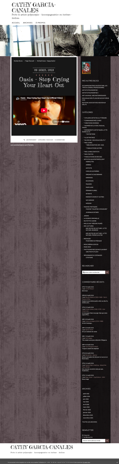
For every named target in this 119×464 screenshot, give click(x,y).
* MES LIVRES (88, 142)
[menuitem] (16, 22)
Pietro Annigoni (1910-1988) (94, 321)
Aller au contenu (7, 2)
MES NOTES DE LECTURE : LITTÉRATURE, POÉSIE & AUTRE (96, 234)
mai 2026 (86, 402)
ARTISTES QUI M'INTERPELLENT (94, 159)
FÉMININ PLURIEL (91, 190)
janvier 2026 (87, 412)
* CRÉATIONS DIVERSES (91, 123)
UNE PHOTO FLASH (92, 252)
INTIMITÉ (89, 193)
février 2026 (87, 410)
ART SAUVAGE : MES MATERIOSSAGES (94, 95)
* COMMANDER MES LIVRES (92, 120)
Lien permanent (31, 140)
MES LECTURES (89, 226)
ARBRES (88, 165)
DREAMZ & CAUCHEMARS (94, 174)
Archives (28, 23)
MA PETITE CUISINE (90, 221)
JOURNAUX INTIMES (92, 212)
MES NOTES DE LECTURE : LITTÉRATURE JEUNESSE (96, 229)
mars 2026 (86, 407)
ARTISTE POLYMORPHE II (90, 93)
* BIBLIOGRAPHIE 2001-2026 (95, 145)
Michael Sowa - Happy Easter (46, 61)
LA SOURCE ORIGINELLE (91, 218)
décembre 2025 (88, 415)
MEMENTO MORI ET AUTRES (95, 197)
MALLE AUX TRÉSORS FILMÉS (93, 223)
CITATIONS (89, 257)
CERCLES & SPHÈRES (92, 171)
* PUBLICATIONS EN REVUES (93, 157)
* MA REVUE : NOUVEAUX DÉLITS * (95, 140)
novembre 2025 (88, 418)
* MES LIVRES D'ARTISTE (91, 151)
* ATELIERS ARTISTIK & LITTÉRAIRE (95, 118)
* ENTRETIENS (90, 134)
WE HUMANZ (90, 200)
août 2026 (86, 393)
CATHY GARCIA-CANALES (34, 7)
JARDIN (86, 216)
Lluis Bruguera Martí (91, 346)
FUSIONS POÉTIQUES (90, 207)
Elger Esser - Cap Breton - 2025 (95, 377)
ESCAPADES (90, 181)
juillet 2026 (86, 396)
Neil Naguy (88, 338)
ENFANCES (89, 177)
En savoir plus (86, 462)
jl (82, 289)
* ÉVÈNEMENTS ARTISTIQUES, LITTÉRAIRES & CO (95, 131)
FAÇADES (89, 184)
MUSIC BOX (49, 140)
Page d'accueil (29, 61)
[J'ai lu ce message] (117, 462)
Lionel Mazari (89, 289)
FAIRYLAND (89, 187)
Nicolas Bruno (18, 61)
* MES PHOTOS (88, 154)
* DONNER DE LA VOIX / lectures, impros (93, 126)
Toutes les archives (89, 422)
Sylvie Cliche (89, 329)
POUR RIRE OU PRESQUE (94, 241)
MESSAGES (87, 238)
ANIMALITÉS (90, 161)
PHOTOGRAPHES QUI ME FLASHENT (95, 249)
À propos (40, 23)
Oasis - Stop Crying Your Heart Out (44, 82)
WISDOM (88, 203)
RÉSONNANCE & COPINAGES (93, 255)
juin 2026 (86, 399)
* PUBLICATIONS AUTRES (94, 148)
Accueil (16, 23)
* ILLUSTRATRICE (89, 137)
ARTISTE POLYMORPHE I (90, 90)
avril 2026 (86, 404)
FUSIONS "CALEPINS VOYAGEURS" (96, 209)
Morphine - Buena (91, 355)
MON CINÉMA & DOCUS (91, 244)
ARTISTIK (89, 168)
